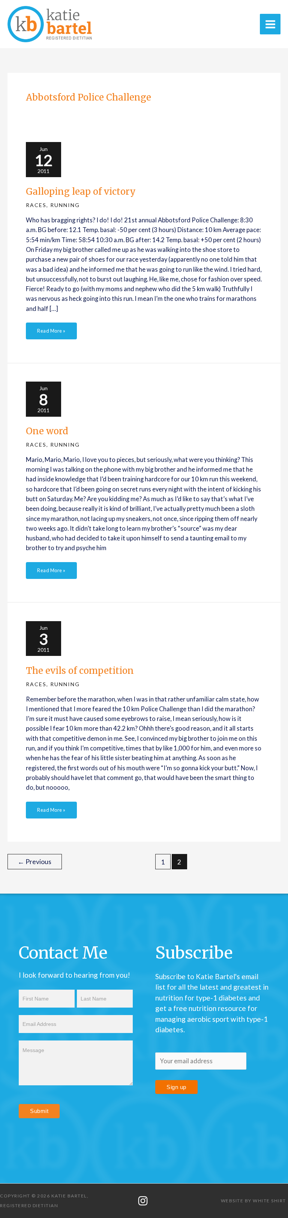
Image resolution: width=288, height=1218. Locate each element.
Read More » (51, 328)
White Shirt (269, 1200)
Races (36, 205)
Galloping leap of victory (81, 191)
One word (47, 431)
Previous (34, 862)
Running (65, 205)
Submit (39, 1111)
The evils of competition (80, 670)
